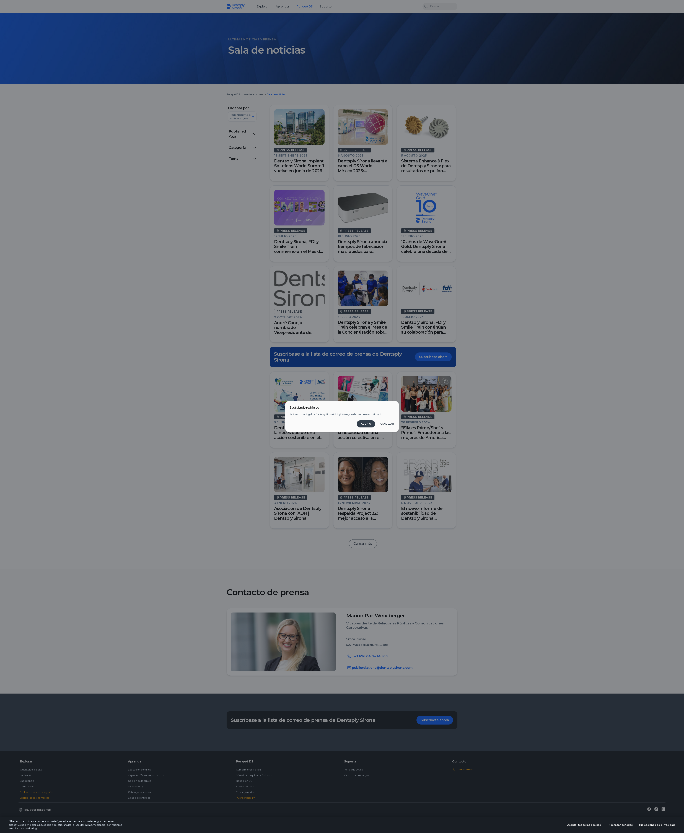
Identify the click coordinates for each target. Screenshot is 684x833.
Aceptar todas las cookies (584, 824)
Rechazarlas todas (621, 824)
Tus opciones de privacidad (657, 824)
